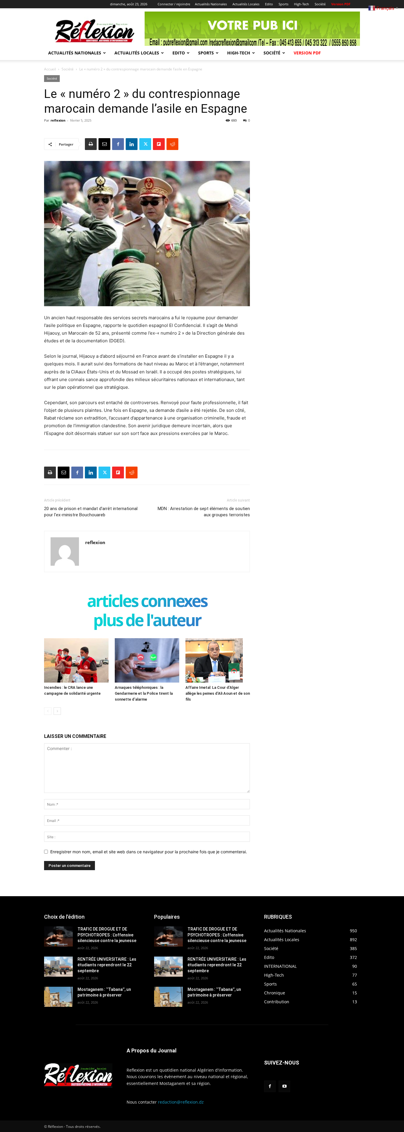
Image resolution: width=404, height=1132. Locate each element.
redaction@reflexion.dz (181, 1102)
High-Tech (301, 4)
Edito (269, 4)
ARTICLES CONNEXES (147, 602)
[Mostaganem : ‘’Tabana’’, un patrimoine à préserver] (58, 997)
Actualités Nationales (211, 4)
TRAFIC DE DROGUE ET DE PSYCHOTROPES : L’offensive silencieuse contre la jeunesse (106, 935)
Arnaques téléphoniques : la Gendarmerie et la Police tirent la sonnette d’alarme (144, 693)
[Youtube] (284, 1086)
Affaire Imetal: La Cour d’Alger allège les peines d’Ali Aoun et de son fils (217, 693)
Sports (283, 4)
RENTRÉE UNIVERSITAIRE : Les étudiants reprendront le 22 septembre (106, 965)
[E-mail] (104, 144)
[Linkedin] (132, 144)
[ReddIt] (172, 144)
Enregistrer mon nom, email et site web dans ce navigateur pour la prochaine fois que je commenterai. (148, 851)
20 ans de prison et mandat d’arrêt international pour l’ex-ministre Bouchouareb (91, 511)
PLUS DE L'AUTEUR (147, 621)
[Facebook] (118, 144)
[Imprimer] (91, 144)
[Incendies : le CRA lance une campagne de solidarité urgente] (76, 660)
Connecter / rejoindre (174, 4)
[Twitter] (145, 144)
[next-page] (57, 711)
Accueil (50, 69)
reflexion (58, 120)
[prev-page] (47, 711)
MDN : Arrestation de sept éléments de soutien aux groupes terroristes (204, 511)
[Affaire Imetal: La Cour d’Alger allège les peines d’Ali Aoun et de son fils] (217, 660)
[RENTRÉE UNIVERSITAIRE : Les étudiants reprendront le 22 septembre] (58, 967)
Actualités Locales (245, 4)
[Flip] (159, 144)
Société (320, 4)
